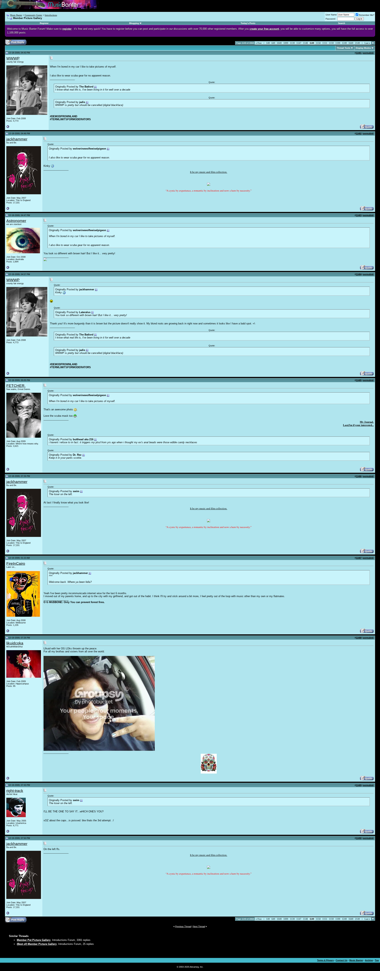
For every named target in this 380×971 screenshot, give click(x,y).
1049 (279, 43)
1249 (344, 43)
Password (330, 19)
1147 (298, 43)
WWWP (13, 58)
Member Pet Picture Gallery (33, 940)
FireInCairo (15, 563)
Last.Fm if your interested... (358, 425)
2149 (357, 43)
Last (367, 43)
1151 (324, 43)
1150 (318, 43)
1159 (331, 43)
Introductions (51, 15)
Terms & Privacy (325, 960)
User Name (331, 14)
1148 (305, 43)
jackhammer (16, 139)
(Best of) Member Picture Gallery (37, 943)
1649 (351, 43)
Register (44, 23)
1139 (292, 43)
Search (341, 23)
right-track (14, 791)
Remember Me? (366, 15)
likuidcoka (14, 643)
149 (268, 43)
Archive (369, 960)
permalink (368, 53)
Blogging (134, 23)
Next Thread (199, 926)
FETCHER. (16, 386)
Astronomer (16, 221)
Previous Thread (183, 926)
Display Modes (363, 48)
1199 (337, 43)
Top (377, 960)
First (258, 43)
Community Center (33, 15)
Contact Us (341, 960)
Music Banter (16, 15)
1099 (285, 43)
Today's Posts (248, 23)
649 (273, 43)
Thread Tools (343, 48)
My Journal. (367, 421)
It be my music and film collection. (208, 172)
